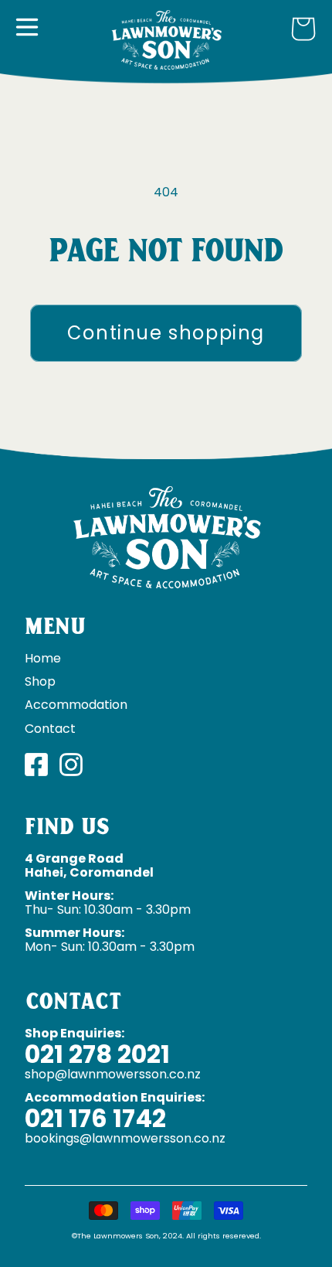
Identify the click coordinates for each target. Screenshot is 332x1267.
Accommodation (76, 705)
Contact (50, 728)
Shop (40, 681)
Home (43, 658)
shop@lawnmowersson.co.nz (113, 1074)
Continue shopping (166, 333)
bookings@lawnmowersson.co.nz (125, 1138)
